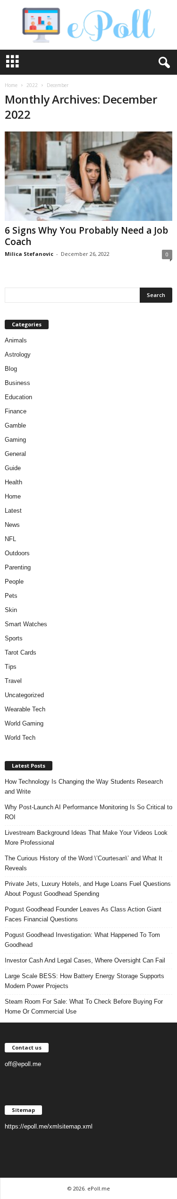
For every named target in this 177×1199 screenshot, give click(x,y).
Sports (14, 638)
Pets (11, 595)
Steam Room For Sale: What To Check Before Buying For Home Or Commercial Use (84, 1006)
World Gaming (24, 723)
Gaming (15, 439)
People (14, 581)
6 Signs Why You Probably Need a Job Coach (86, 236)
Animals (16, 340)
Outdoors (17, 553)
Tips (11, 666)
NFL (10, 539)
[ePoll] (88, 25)
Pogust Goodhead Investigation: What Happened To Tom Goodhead (82, 939)
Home (11, 85)
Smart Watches (26, 624)
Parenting (18, 567)
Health (13, 482)
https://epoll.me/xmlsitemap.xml (49, 1126)
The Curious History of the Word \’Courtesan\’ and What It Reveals (83, 863)
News (12, 524)
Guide (13, 468)
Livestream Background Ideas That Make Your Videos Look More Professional (86, 837)
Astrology (18, 354)
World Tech (20, 737)
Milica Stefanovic (29, 253)
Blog (11, 368)
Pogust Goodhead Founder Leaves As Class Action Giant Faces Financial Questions (83, 914)
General (15, 453)
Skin (11, 609)
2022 (32, 85)
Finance (15, 411)
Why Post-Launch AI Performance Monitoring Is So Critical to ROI (88, 812)
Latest (13, 510)
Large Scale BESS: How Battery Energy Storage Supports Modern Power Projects (84, 980)
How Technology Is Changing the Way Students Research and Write (84, 786)
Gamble (15, 425)
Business (17, 382)
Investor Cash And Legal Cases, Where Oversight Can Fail (85, 960)
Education (18, 397)
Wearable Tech (25, 709)
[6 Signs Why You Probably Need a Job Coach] (88, 176)
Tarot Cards (20, 652)
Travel (13, 680)
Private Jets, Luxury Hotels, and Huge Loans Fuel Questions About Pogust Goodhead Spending (88, 888)
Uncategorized (24, 695)
